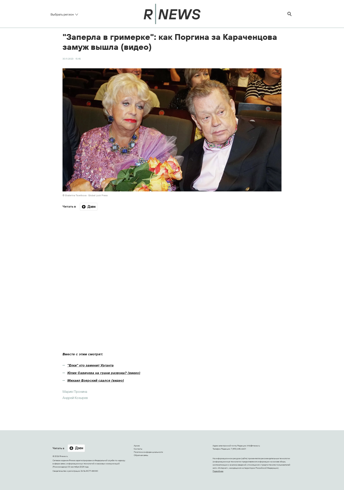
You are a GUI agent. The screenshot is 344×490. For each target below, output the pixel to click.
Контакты (138, 449)
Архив (137, 445)
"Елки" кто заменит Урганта (90, 365)
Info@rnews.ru (253, 445)
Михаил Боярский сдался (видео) (95, 380)
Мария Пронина (75, 391)
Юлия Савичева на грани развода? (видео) (103, 373)
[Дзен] (88, 207)
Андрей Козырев (75, 398)
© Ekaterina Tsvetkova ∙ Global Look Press (85, 195)
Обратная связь (141, 455)
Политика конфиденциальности (148, 452)
